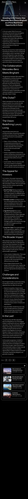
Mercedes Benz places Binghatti (13, 36)
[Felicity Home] (9, 2)
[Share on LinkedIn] (13, 360)
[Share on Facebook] (6, 360)
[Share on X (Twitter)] (10, 360)
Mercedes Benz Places (12, 146)
